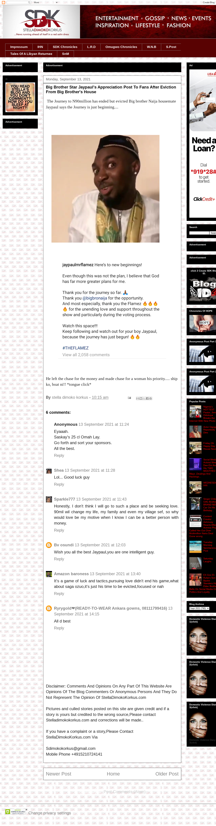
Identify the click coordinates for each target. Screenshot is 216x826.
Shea (59, 470)
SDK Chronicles (65, 47)
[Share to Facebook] (147, 398)
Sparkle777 (64, 499)
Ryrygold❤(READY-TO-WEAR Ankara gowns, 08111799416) (110, 608)
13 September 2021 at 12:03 (100, 545)
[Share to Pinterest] (150, 398)
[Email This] (137, 398)
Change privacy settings (49, 813)
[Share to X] (144, 398)
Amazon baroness (71, 573)
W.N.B (151, 47)
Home (113, 774)
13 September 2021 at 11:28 (90, 470)
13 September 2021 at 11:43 (101, 499)
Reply (59, 455)
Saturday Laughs (208, 560)
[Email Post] (129, 397)
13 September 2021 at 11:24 (103, 424)
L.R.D (91, 47)
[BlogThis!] (141, 398)
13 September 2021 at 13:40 (115, 573)
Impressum (19, 47)
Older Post (167, 774)
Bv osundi (64, 545)
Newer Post (58, 774)
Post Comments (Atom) (125, 791)
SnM (65, 54)
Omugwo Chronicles (121, 47)
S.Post (171, 47)
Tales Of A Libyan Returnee (31, 54)
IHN (40, 47)
